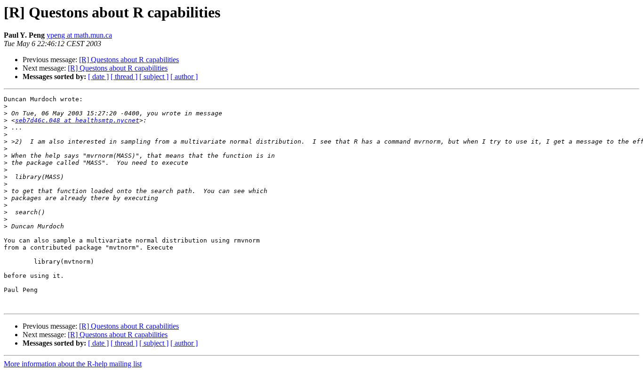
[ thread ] (124, 77)
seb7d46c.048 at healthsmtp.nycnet (77, 120)
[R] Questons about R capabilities (129, 60)
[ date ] (98, 77)
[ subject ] (154, 77)
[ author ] (184, 77)
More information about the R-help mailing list (73, 364)
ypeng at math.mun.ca (79, 35)
